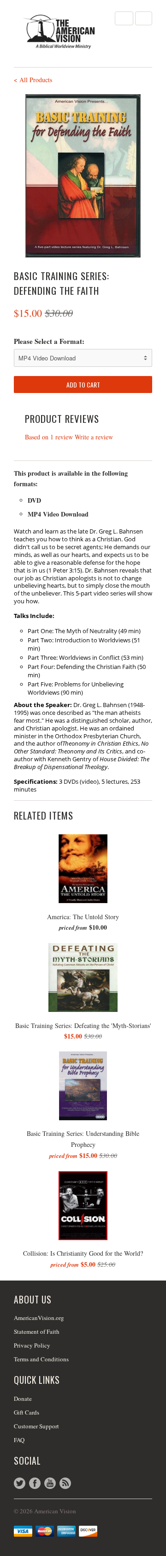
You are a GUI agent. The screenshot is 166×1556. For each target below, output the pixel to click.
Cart (143, 18)
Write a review (94, 437)
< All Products (33, 79)
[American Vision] (60, 31)
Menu (124, 18)
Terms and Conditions (41, 1359)
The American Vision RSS (65, 1483)
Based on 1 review (49, 437)
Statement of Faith (36, 1331)
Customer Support (36, 1426)
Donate (23, 1398)
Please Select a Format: (49, 341)
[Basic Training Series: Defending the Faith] (83, 176)
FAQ (19, 1440)
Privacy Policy (32, 1345)
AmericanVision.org (39, 1318)
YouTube (50, 1483)
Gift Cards (26, 1412)
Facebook (35, 1483)
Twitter (19, 1483)
